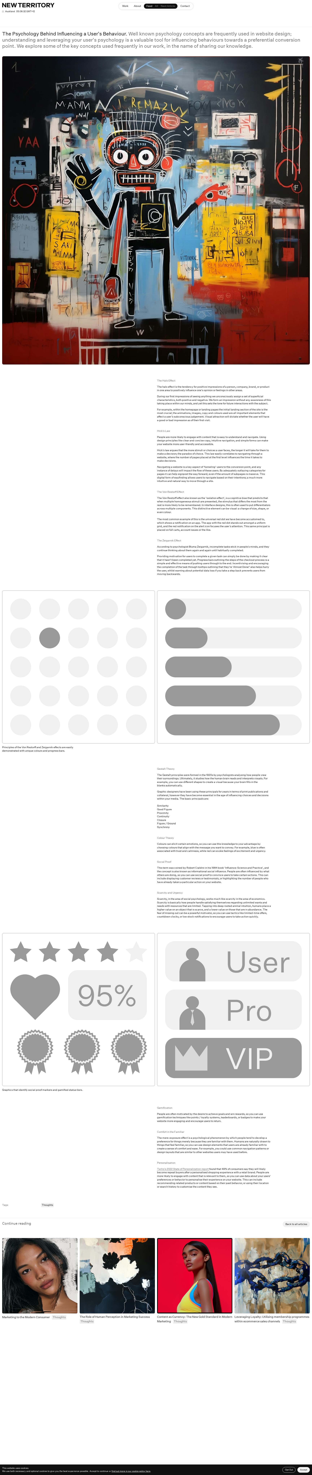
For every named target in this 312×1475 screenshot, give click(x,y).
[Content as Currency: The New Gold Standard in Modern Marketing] (194, 1275)
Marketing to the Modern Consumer (26, 1317)
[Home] (28, 5)
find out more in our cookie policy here (131, 1471)
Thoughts (47, 1205)
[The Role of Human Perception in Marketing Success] (117, 1275)
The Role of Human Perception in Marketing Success (115, 1317)
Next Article (168, 6)
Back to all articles (296, 1224)
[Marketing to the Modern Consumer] (39, 1275)
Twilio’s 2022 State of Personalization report (183, 1169)
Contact (185, 6)
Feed (149, 6)
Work (125, 6)
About (137, 6)
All (156, 6)
